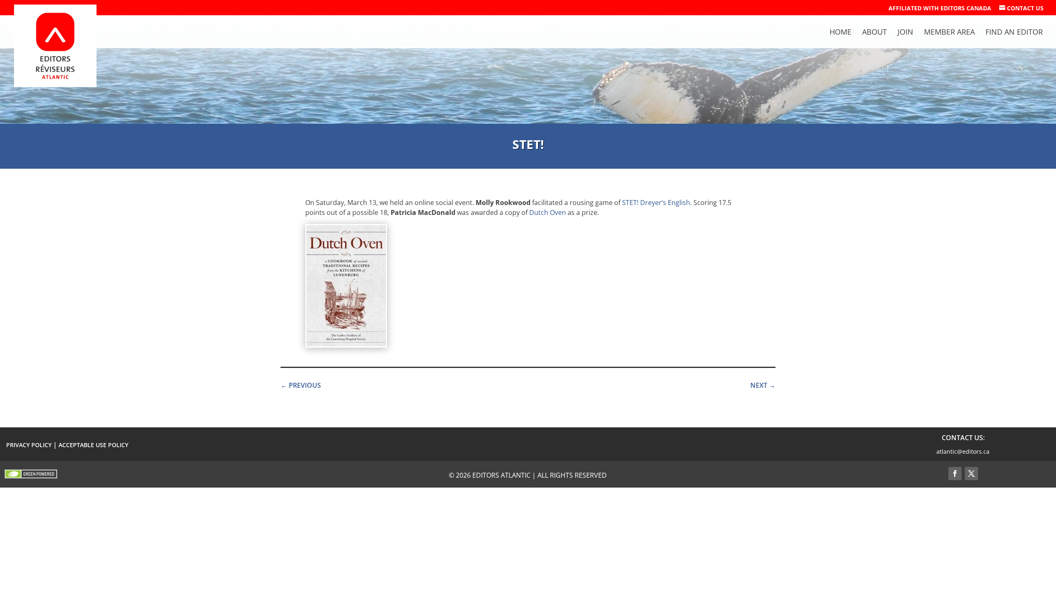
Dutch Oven (547, 212)
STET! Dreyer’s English (656, 202)
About (874, 33)
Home (840, 33)
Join (905, 33)
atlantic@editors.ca (963, 451)
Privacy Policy (29, 445)
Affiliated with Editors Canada (940, 8)
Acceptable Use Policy (93, 445)
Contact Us (1021, 8)
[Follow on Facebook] (955, 473)
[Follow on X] (971, 473)
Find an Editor (1014, 33)
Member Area (949, 33)
